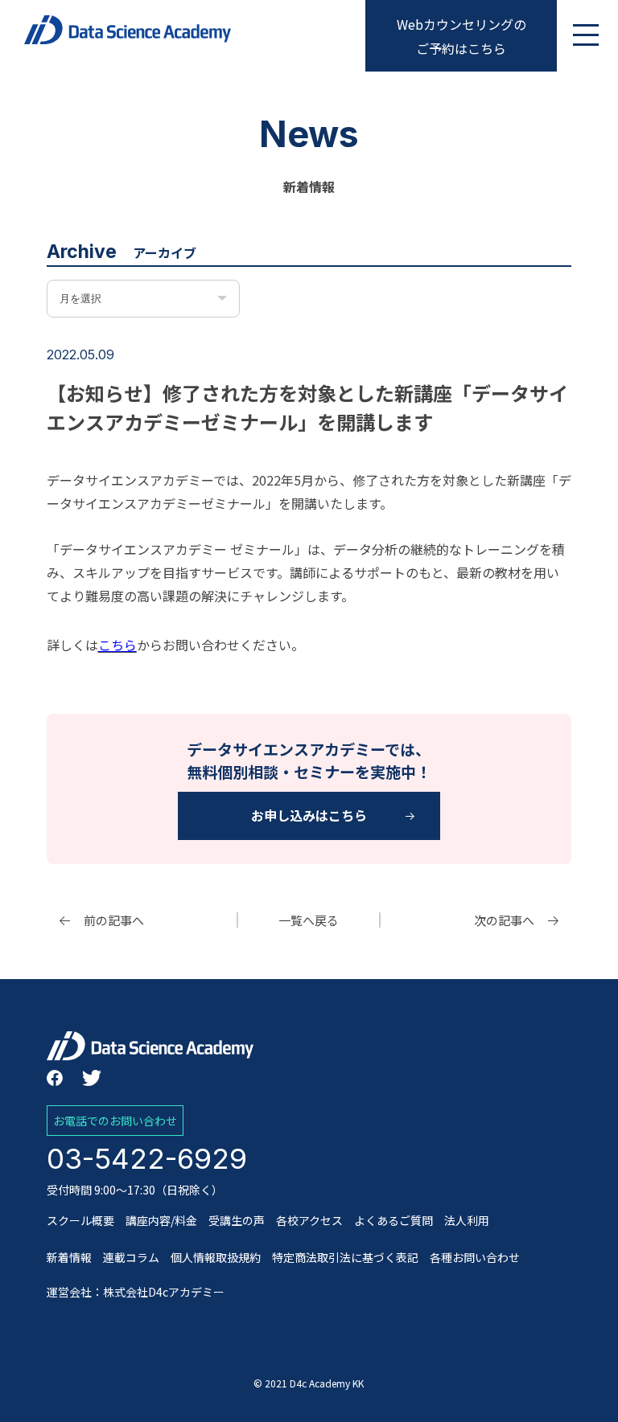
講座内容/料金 (161, 1220)
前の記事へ (114, 920)
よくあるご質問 (393, 1220)
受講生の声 (236, 1220)
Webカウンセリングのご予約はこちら (461, 36)
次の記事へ (504, 920)
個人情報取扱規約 (216, 1257)
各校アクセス (309, 1220)
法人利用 (466, 1220)
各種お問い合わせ (475, 1257)
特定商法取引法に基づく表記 (345, 1257)
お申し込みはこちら (309, 815)
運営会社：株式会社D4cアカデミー (136, 1292)
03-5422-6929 (147, 1158)
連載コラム (131, 1257)
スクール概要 (80, 1220)
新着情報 (69, 1257)
